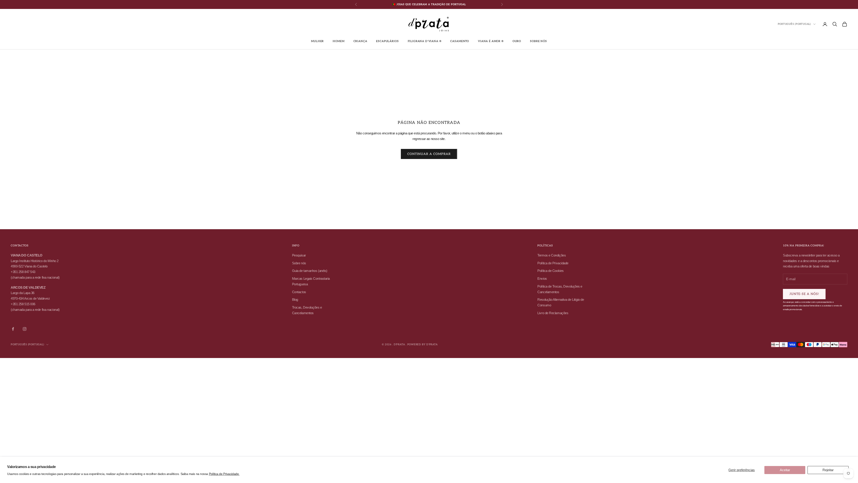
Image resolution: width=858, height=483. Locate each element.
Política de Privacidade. (224, 474)
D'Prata (431, 344)
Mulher (317, 41)
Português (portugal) (794, 24)
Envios (542, 278)
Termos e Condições (551, 255)
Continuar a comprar (429, 154)
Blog (295, 299)
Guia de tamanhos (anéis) (309, 271)
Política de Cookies (550, 271)
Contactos (299, 292)
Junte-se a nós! (804, 294)
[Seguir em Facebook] (13, 329)
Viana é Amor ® (491, 41)
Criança (360, 41)
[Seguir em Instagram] (24, 329)
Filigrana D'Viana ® (425, 41)
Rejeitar (828, 470)
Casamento (459, 41)
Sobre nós (538, 41)
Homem (338, 41)
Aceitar (785, 470)
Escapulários (387, 41)
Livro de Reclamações (552, 313)
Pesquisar (299, 255)
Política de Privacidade (552, 263)
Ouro (517, 41)
